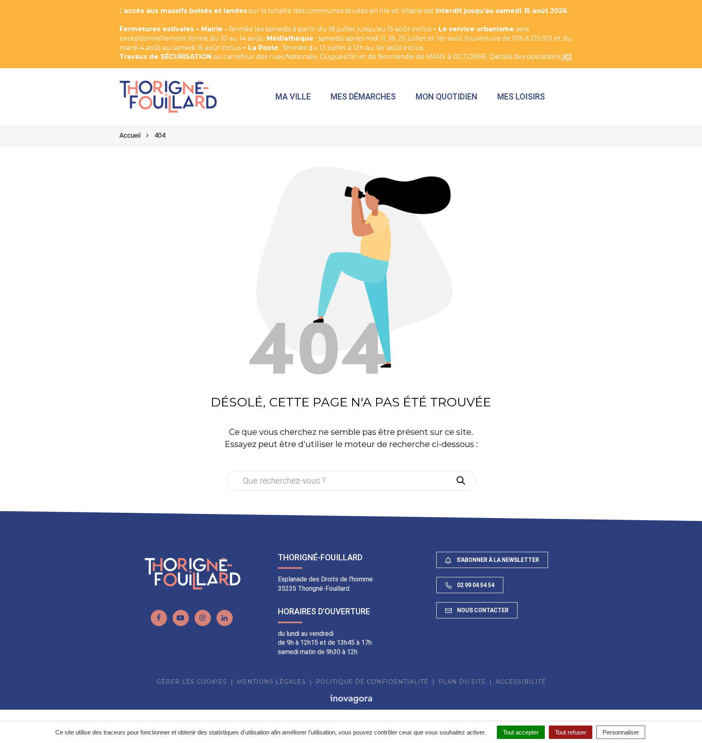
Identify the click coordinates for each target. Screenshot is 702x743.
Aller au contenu (82, 4)
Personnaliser (620, 732)
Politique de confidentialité (372, 681)
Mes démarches (363, 97)
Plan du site (462, 681)
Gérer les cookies (191, 681)
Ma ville (293, 97)
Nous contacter (482, 610)
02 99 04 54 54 (475, 585)
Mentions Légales (271, 681)
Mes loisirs (521, 97)
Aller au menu (25, 4)
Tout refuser (570, 732)
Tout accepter (521, 732)
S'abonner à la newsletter (497, 560)
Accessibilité (521, 681)
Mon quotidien (446, 97)
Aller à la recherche (148, 4)
